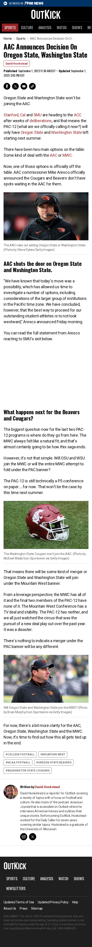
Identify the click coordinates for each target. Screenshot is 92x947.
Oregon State (32, 132)
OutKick (46, 14)
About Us (10, 908)
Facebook (7, 86)
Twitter (15, 86)
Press (23, 908)
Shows (77, 27)
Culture (27, 27)
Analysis (44, 27)
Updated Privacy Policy (53, 902)
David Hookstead (16, 63)
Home (8, 38)
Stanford (11, 115)
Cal (22, 115)
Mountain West (53, 754)
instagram (23, 836)
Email (24, 86)
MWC (67, 155)
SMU (37, 115)
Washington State (66, 132)
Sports (10, 27)
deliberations (40, 120)
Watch (62, 27)
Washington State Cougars (28, 770)
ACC (78, 115)
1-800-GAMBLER (66, 928)
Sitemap (37, 908)
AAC (53, 155)
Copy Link (32, 86)
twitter (32, 836)
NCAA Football (18, 762)
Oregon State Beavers (54, 762)
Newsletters (15, 888)
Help (75, 902)
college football (21, 754)
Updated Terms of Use (19, 902)
